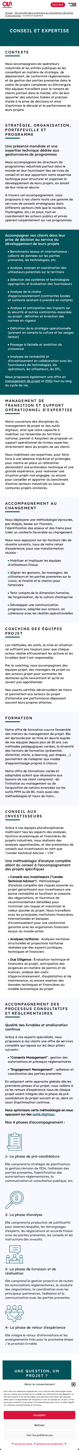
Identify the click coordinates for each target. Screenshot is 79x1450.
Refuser (39, 1425)
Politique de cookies (23, 1444)
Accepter (39, 1415)
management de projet (22, 381)
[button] (73, 1384)
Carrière (58, 4)
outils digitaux (43, 1114)
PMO (49, 381)
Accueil (8, 12)
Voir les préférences (39, 1435)
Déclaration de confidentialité (49, 1444)
